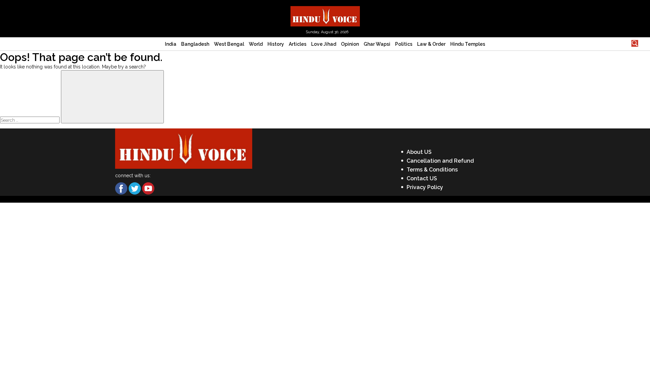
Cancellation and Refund (440, 161)
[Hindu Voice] (325, 16)
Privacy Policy (425, 187)
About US (419, 152)
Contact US (422, 178)
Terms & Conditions (432, 169)
